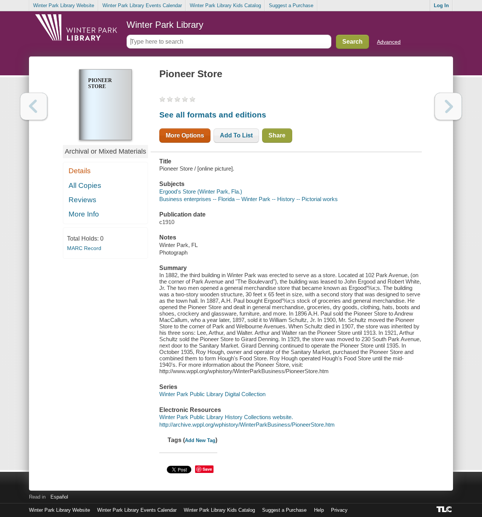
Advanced (389, 42)
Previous (33, 106)
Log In (441, 5)
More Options (185, 135)
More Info (84, 214)
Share (276, 135)
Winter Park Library (165, 25)
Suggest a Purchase (291, 5)
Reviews (82, 200)
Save (207, 469)
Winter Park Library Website (63, 5)
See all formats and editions (212, 114)
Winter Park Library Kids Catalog (225, 5)
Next (448, 106)
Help (319, 510)
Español (59, 497)
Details (80, 171)
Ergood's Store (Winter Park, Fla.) (200, 191)
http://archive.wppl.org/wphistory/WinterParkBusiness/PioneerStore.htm (247, 424)
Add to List (236, 135)
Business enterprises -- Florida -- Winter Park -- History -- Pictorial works (248, 199)
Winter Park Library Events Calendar (142, 5)
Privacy (339, 510)
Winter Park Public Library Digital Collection (212, 394)
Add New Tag (200, 440)
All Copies (85, 185)
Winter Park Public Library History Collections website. (226, 417)
